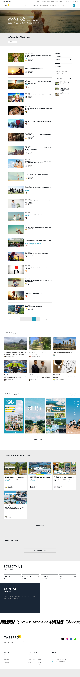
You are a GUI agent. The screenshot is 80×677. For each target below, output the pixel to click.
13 (30, 319)
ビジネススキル (46, 5)
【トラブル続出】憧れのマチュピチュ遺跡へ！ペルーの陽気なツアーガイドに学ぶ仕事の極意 (15, 353)
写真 (38, 243)
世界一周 (27, 150)
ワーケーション (63, 73)
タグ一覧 (70, 66)
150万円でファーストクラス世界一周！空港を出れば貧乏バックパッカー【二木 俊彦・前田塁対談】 (40, 376)
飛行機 (27, 84)
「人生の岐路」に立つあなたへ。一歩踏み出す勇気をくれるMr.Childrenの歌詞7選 (38, 135)
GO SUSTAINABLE (33, 476)
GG (12, 379)
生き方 (66, 481)
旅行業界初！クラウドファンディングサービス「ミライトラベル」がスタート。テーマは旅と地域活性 (38, 161)
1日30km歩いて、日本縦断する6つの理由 (34, 293)
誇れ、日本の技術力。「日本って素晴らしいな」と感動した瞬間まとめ (38, 109)
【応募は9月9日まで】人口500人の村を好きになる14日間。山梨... (64, 89)
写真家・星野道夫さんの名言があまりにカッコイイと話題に (38, 241)
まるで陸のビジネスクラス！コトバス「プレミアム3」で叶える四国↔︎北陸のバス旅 (15, 507)
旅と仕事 (27, 190)
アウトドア (59, 5)
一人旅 (30, 243)
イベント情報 (61, 481)
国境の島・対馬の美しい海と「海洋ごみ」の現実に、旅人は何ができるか (40, 478)
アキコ (29, 112)
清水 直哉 (29, 204)
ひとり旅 (26, 67)
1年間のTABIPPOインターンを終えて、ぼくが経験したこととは (38, 188)
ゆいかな (13, 356)
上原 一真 (29, 87)
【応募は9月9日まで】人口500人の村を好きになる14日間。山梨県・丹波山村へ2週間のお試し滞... (64, 479)
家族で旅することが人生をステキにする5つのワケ (36, 214)
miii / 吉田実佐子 (11, 517)
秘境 (41, 243)
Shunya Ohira (30, 97)
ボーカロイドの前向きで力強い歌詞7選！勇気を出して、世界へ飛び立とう (38, 56)
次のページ (48, 319)
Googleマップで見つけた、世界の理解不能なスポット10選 (38, 121)
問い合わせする (20, 603)
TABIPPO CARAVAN (8, 351)
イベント (25, 5)
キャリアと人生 (41, 658)
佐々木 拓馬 (30, 60)
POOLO (52, 1)
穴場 (69, 481)
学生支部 (56, 1)
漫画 (26, 58)
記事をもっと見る (40, 525)
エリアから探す (62, 81)
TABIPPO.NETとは (39, 1)
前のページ (11, 319)
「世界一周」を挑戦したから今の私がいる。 (63, 352)
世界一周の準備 (56, 374)
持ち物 (41, 5)
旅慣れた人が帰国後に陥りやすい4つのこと (35, 68)
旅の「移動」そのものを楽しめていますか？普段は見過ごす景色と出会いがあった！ (38, 82)
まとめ (27, 243)
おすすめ (56, 481)
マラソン (26, 80)
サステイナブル (32, 480)
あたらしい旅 (64, 71)
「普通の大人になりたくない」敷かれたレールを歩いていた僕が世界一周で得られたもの (15, 376)
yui (37, 379)
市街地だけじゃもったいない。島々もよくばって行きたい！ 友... (64, 94)
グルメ (39, 662)
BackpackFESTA (53, 5)
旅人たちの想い (28, 93)
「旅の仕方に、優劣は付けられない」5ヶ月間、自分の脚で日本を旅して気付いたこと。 (38, 148)
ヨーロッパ (57, 73)
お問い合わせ (68, 1)
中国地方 (61, 92)
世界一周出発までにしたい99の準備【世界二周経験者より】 (64, 376)
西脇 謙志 (58, 487)
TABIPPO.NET (30, 309)
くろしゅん (30, 229)
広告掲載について (62, 1)
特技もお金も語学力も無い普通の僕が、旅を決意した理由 (38, 227)
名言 (26, 239)
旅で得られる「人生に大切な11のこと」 (33, 306)
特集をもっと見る (38, 439)
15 (38, 319)
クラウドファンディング (30, 164)
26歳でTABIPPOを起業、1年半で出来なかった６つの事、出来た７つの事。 (38, 201)
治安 (26, 175)
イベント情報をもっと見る (40, 550)
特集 (22, 5)
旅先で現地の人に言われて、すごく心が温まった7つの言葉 (38, 95)
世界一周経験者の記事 (29, 53)
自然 (39, 664)
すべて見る (70, 78)
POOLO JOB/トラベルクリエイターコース (63, 69)
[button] (75, 394)
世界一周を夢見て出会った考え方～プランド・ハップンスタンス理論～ (39, 353)
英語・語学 (40, 661)
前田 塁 (29, 284)
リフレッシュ (31, 664)
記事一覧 (19, 5)
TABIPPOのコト (58, 71)
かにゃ (29, 256)
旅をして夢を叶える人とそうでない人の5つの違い (36, 253)
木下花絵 (33, 487)
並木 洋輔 (29, 166)
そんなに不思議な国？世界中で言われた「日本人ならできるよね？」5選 (38, 267)
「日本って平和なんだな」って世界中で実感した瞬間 (36, 174)
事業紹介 (49, 1)
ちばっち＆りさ (30, 72)
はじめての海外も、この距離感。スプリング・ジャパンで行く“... (64, 83)
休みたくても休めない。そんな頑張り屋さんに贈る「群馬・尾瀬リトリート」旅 (15, 478)
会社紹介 (45, 1)
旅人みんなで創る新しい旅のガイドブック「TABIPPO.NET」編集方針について (38, 281)
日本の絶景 (7, 480)
